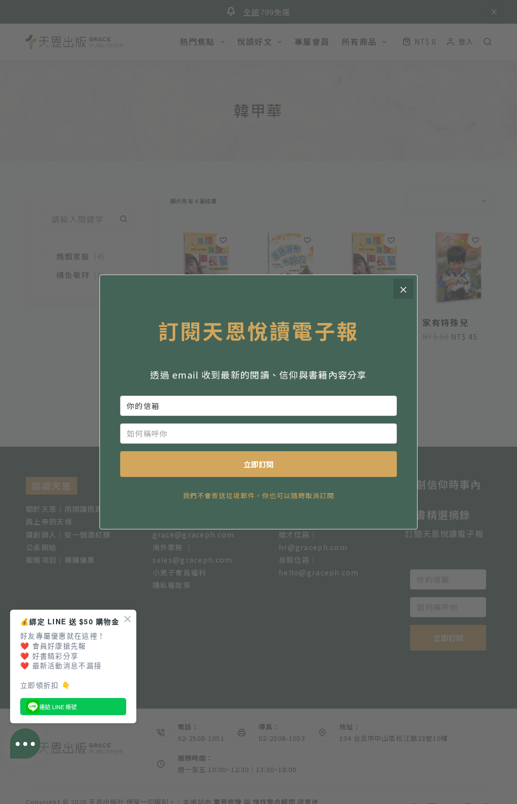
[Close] (403, 289)
